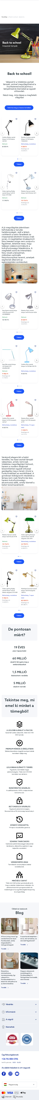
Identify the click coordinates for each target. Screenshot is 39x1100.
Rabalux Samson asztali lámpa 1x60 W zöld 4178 (9, 535)
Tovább (3, 949)
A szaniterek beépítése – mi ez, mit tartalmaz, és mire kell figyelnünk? (29, 939)
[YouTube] (17, 1074)
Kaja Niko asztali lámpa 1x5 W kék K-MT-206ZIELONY (9, 366)
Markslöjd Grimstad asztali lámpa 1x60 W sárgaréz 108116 (29, 590)
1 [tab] (18, 556)
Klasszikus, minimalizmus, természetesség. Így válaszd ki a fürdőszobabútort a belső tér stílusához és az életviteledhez (9, 977)
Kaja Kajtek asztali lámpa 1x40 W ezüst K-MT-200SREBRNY (9, 312)
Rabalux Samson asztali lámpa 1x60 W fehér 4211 (28, 192)
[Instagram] (10, 1074)
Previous (2, 133)
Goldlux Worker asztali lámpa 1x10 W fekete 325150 (8, 139)
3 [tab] (20, 556)
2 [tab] (19, 556)
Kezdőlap (4, 17)
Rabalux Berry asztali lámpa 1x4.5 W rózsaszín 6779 (28, 420)
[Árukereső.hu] (27, 1039)
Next (36, 133)
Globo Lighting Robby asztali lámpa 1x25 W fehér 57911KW (8, 193)
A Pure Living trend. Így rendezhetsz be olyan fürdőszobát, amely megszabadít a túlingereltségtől (9, 941)
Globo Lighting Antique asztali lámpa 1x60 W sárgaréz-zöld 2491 (28, 536)
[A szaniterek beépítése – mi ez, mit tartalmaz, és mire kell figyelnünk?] (29, 926)
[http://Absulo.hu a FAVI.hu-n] (12, 1039)
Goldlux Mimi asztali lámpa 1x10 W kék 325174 (28, 365)
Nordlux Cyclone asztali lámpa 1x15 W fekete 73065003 (28, 139)
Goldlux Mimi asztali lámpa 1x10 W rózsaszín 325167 (9, 420)
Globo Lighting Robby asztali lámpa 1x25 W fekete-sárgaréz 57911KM (9, 590)
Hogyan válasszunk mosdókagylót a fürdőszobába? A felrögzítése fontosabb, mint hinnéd (28, 975)
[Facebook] (4, 1074)
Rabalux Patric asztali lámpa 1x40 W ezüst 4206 (29, 311)
